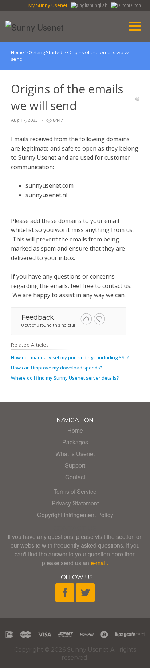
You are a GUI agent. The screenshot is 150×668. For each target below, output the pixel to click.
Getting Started (46, 52)
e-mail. (99, 563)
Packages (75, 442)
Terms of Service (75, 491)
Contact (75, 477)
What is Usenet (75, 453)
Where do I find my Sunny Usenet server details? (65, 378)
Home (17, 52)
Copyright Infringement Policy (75, 515)
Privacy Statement (75, 503)
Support (75, 465)
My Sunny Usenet (47, 5)
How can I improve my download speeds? (56, 367)
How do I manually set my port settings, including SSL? (70, 357)
